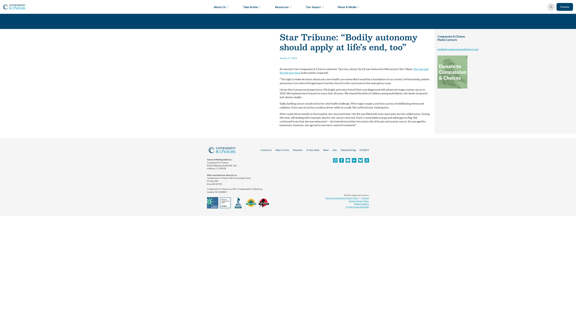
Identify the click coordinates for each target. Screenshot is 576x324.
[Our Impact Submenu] (322, 7)
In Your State (312, 150)
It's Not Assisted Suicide (357, 207)
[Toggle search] (551, 7)
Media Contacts (361, 204)
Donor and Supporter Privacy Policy (342, 198)
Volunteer (298, 150)
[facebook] (341, 160)
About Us (220, 7)
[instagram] (335, 160)
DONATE (364, 150)
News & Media (347, 7)
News (326, 150)
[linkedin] (354, 160)
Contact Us (266, 150)
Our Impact (313, 7)
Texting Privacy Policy (358, 201)
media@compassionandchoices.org (457, 49)
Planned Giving (348, 150)
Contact (365, 198)
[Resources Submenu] (290, 7)
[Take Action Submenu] (259, 7)
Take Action (250, 7)
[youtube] (348, 160)
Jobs (334, 150)
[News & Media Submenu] (357, 7)
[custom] (360, 160)
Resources (282, 7)
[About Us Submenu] (227, 7)
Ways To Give (282, 150)
